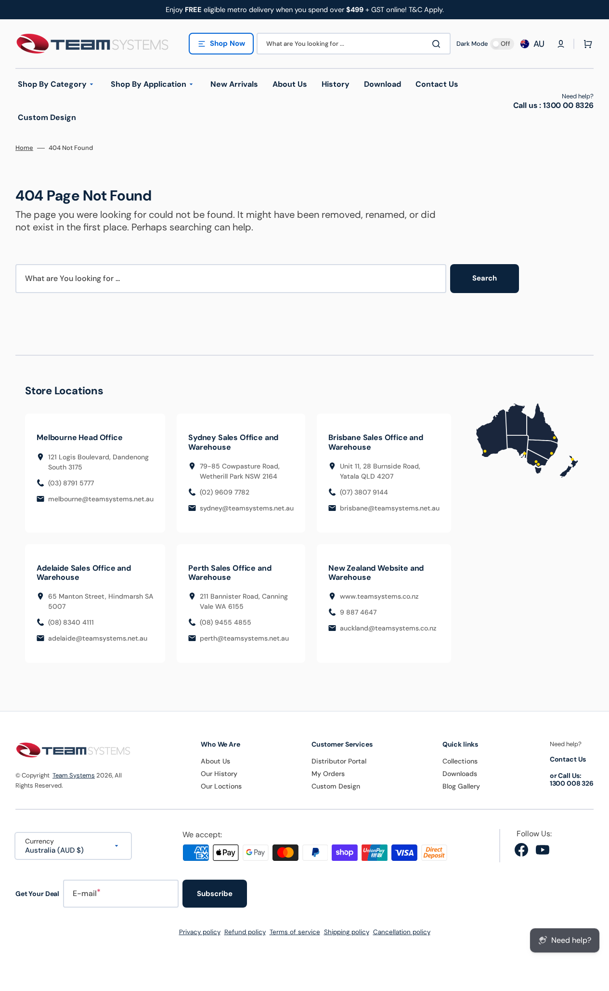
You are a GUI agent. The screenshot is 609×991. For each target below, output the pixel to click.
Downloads (459, 773)
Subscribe (215, 893)
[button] (560, 43)
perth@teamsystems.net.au (244, 638)
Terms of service (295, 932)
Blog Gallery (461, 786)
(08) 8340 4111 (71, 622)
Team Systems (73, 775)
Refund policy (245, 932)
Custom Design (335, 786)
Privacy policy (199, 932)
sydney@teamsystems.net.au (247, 508)
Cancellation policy (401, 932)
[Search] (438, 43)
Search (484, 278)
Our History (219, 773)
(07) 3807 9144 (364, 492)
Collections (460, 761)
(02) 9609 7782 (224, 492)
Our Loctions (221, 786)
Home (24, 148)
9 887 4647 (358, 612)
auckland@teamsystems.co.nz (388, 628)
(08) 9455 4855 (225, 622)
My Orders (328, 773)
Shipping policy (346, 932)
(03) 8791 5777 (71, 483)
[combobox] (354, 43)
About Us (215, 761)
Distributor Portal (338, 761)
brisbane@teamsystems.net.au (390, 508)
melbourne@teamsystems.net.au (101, 499)
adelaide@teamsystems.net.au (97, 638)
